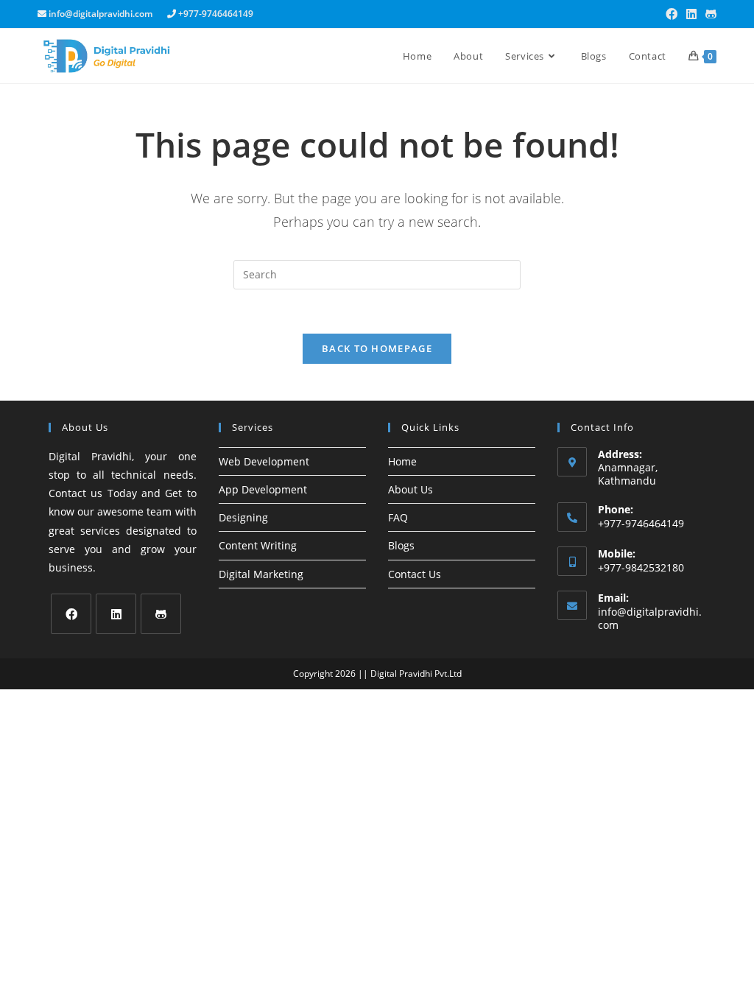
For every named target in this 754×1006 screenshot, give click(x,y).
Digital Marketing (261, 574)
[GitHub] (161, 614)
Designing (243, 517)
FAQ (398, 517)
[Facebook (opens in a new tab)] (671, 14)
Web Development (264, 461)
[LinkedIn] (116, 614)
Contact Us (414, 574)
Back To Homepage (377, 348)
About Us (410, 489)
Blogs (401, 545)
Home (402, 461)
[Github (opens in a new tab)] (708, 14)
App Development (263, 489)
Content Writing (258, 545)
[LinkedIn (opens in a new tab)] (691, 14)
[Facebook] (71, 614)
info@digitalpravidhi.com (650, 618)
